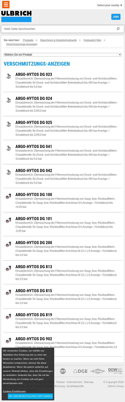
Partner (60, 382)
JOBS (116, 16)
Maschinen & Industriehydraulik (58, 40)
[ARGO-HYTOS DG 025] (119, 121)
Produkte (28, 40)
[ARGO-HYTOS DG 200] (119, 241)
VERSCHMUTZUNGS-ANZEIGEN (16, 16)
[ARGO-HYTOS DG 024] (119, 97)
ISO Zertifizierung (55, 386)
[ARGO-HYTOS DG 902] (119, 337)
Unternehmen (74, 382)
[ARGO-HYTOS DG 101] (119, 217)
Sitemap (88, 382)
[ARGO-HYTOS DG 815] (119, 289)
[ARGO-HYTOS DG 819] (119, 313)
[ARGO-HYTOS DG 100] (119, 193)
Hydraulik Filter (92, 40)
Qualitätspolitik (75, 386)
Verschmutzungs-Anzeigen (21, 44)
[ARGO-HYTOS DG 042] (119, 169)
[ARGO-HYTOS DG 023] (119, 73)
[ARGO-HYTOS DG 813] (119, 265)
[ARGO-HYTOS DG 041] (119, 145)
